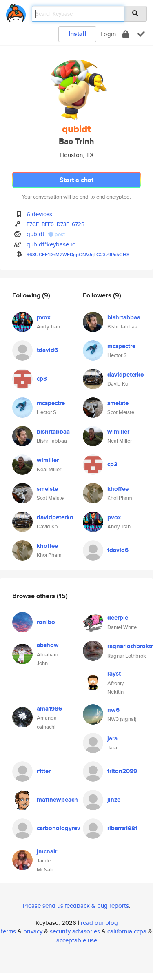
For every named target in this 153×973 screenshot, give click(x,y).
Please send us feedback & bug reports (76, 905)
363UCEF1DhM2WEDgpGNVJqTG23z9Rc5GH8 (78, 254)
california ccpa (126, 931)
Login (108, 34)
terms (8, 931)
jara (112, 738)
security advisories (75, 931)
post (59, 234)
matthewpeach (57, 799)
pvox (44, 317)
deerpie (117, 617)
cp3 (42, 378)
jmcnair (47, 851)
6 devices (39, 214)
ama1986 (49, 708)
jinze (113, 799)
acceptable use (76, 940)
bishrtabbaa (53, 431)
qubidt (35, 234)
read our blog (99, 922)
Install (77, 33)
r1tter (44, 771)
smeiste (47, 488)
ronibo (46, 622)
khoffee (47, 545)
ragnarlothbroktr (130, 646)
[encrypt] (125, 34)
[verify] (141, 34)
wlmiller (48, 460)
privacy (32, 931)
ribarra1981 (122, 828)
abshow (48, 645)
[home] (16, 11)
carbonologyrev (58, 828)
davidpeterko (55, 517)
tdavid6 (47, 350)
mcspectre (51, 403)
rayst (114, 673)
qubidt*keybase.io (51, 244)
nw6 (113, 709)
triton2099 (122, 771)
